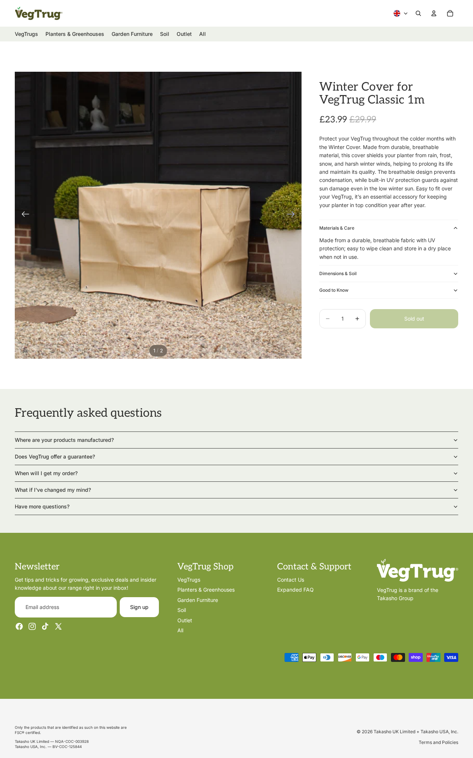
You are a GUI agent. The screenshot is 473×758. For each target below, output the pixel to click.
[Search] (418, 13)
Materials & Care (336, 227)
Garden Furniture (197, 600)
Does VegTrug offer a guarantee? (55, 456)
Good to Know (333, 290)
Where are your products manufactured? (64, 440)
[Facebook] (19, 626)
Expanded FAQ (295, 589)
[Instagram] (32, 626)
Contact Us (290, 579)
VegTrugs (188, 579)
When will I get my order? (46, 473)
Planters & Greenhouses (206, 589)
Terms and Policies (438, 742)
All (180, 630)
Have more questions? (42, 506)
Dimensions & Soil (338, 273)
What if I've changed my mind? (53, 490)
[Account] (434, 13)
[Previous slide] (23, 215)
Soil (181, 610)
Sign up (139, 607)
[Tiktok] (45, 626)
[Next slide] (293, 215)
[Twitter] (58, 626)
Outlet (184, 620)
